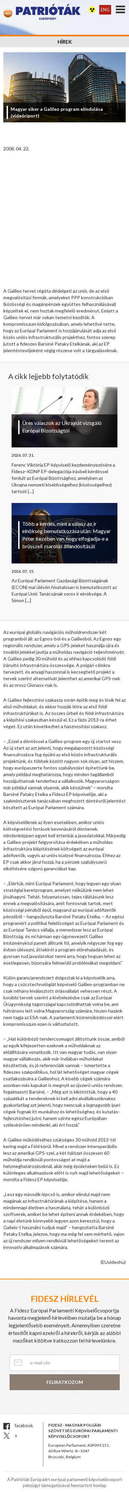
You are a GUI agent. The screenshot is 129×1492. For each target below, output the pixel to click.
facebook (23, 1425)
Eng (105, 9)
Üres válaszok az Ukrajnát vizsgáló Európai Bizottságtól (62, 427)
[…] (31, 491)
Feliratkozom (64, 1382)
